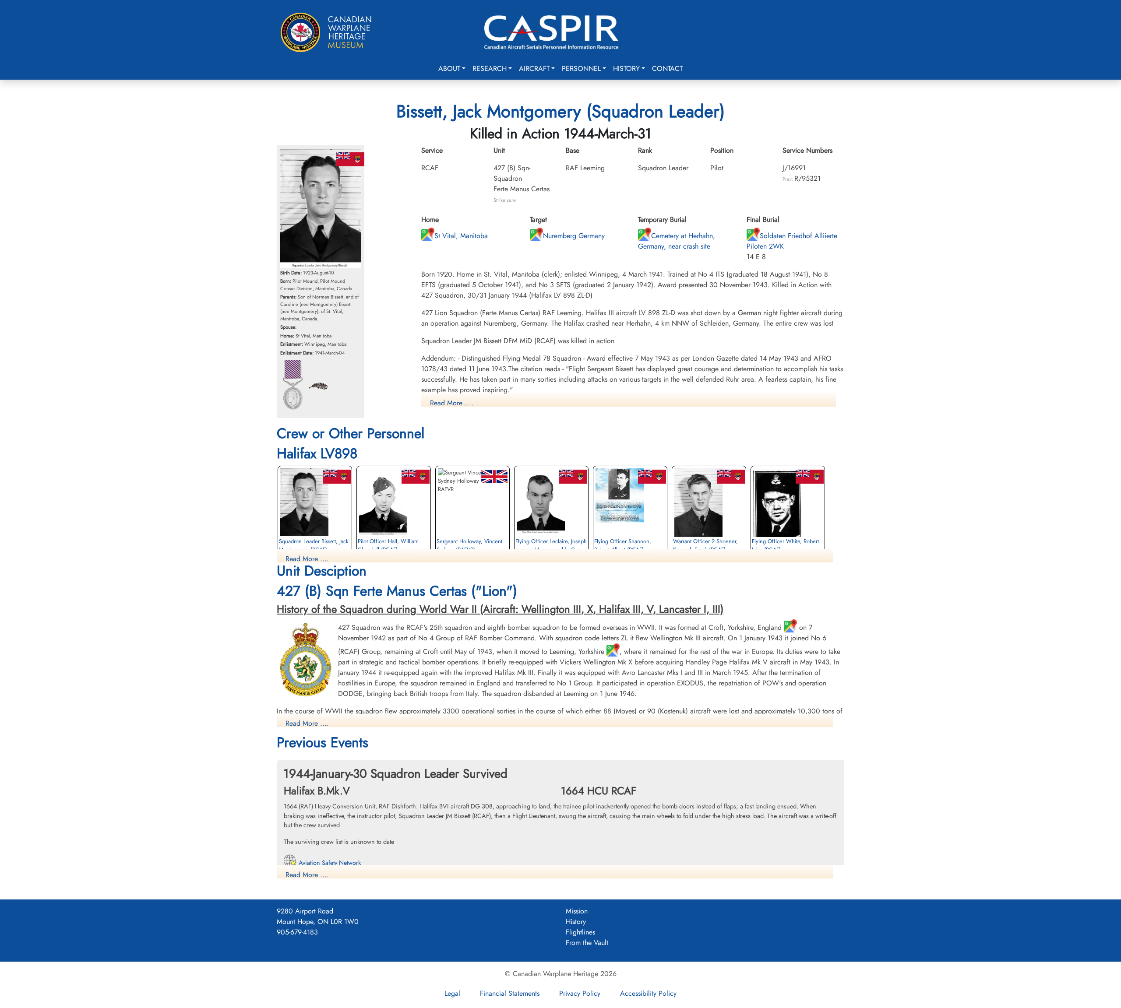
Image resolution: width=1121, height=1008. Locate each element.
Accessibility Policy (648, 993)
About (449, 68)
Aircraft (534, 68)
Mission (577, 911)
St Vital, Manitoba (461, 236)
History (626, 68)
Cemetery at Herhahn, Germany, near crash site (676, 241)
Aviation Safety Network (329, 862)
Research (489, 68)
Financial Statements (509, 993)
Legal (452, 993)
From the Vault (587, 943)
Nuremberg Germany (574, 236)
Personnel (581, 68)
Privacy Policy (579, 993)
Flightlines (580, 932)
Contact (667, 68)
